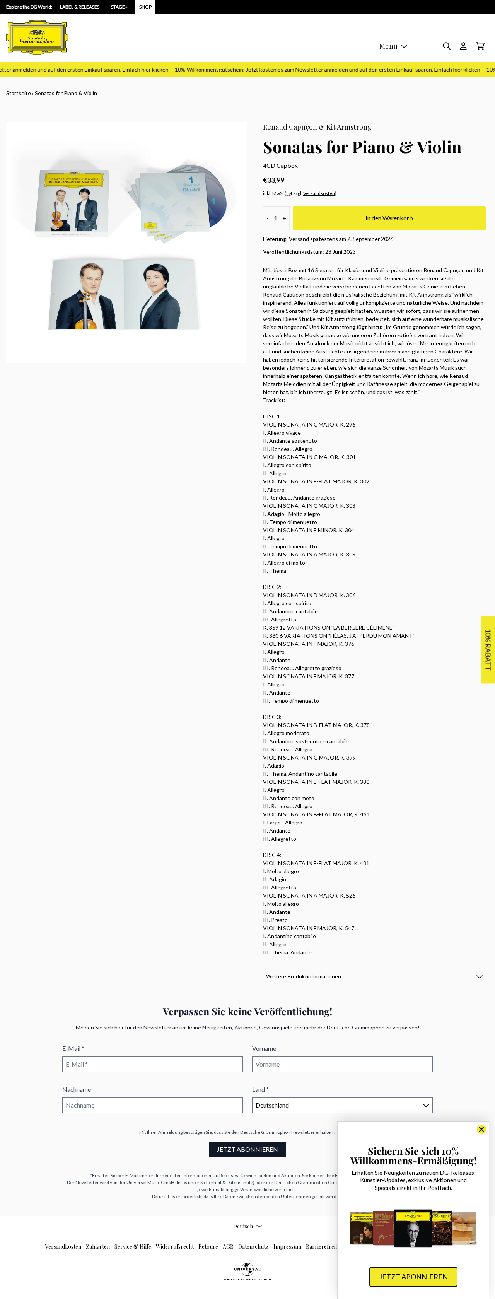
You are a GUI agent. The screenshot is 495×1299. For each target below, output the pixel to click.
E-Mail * (73, 1048)
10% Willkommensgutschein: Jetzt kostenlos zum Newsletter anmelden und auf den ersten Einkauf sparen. (319, 69)
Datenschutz (253, 1246)
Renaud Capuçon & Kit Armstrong (317, 126)
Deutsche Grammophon (265, 1132)
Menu (388, 46)
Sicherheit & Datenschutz (226, 1182)
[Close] (481, 1129)
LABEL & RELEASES (79, 7)
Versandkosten (319, 193)
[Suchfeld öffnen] (446, 46)
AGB (228, 1246)
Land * (260, 1089)
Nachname (76, 1089)
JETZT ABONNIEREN (247, 1149)
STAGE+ (119, 7)
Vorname (264, 1048)
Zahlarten (98, 1246)
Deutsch (243, 1226)
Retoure (208, 1246)
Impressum (287, 1246)
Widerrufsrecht (175, 1246)
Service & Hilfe (132, 1246)
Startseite (18, 93)
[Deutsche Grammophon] (37, 37)
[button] (374, 976)
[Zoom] (127, 242)
